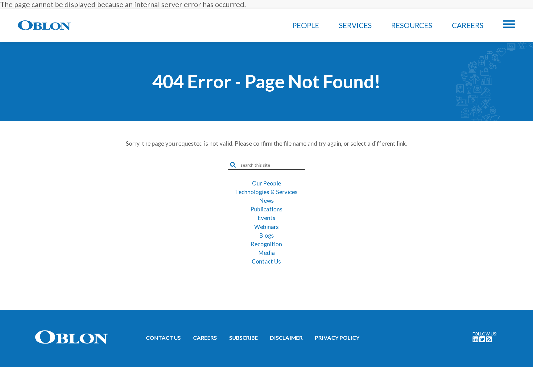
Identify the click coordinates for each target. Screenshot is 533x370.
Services (355, 25)
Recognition (266, 244)
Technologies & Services (266, 192)
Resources (411, 25)
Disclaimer (286, 337)
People (305, 25)
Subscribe (243, 337)
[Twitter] (482, 339)
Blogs (266, 235)
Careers (467, 25)
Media (266, 252)
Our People (266, 183)
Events (266, 217)
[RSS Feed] (489, 339)
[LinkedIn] (475, 339)
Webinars (266, 226)
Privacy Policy (337, 337)
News (266, 200)
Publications (266, 209)
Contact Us (266, 261)
